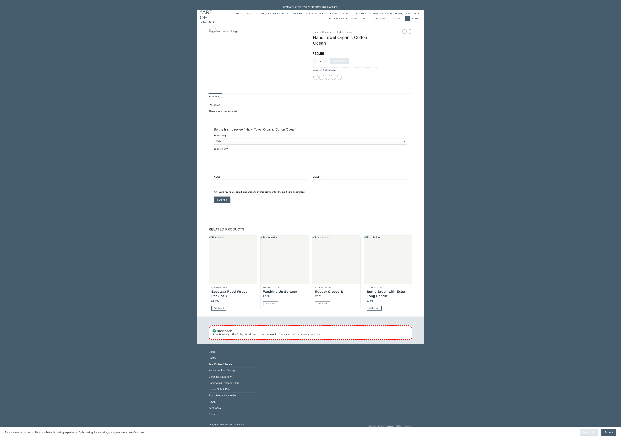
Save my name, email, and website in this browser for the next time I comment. (262, 192)
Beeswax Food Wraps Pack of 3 (229, 294)
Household (327, 32)
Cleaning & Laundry (340, 13)
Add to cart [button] (219, 308)
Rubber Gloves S (329, 291)
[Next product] (404, 31)
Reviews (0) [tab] (215, 96)
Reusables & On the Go (343, 18)
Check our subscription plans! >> (299, 334)
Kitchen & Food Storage (307, 13)
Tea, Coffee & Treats (274, 13)
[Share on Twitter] (321, 77)
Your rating (220, 135)
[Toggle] (254, 358)
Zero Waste (380, 18)
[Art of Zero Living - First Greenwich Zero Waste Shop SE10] (208, 16)
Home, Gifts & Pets (407, 13)
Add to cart (339, 60)
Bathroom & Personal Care (374, 13)
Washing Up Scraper (280, 291)
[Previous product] (410, 31)
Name (217, 176)
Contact (397, 18)
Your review (221, 149)
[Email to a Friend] (327, 77)
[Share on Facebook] (316, 77)
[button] (407, 18)
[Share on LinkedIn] (339, 77)
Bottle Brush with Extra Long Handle (386, 294)
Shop (239, 13)
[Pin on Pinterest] (333, 77)
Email (316, 176)
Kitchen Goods (344, 32)
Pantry (250, 13)
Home (316, 32)
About (366, 18)
